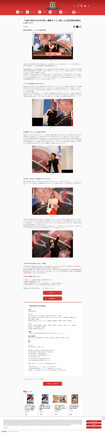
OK (93, 427)
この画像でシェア (52, 60)
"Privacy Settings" (73, 423)
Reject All (94, 424)
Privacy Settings (93, 421)
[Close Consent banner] (103, 418)
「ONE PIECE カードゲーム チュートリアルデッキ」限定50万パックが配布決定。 (63, 266)
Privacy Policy (5, 427)
